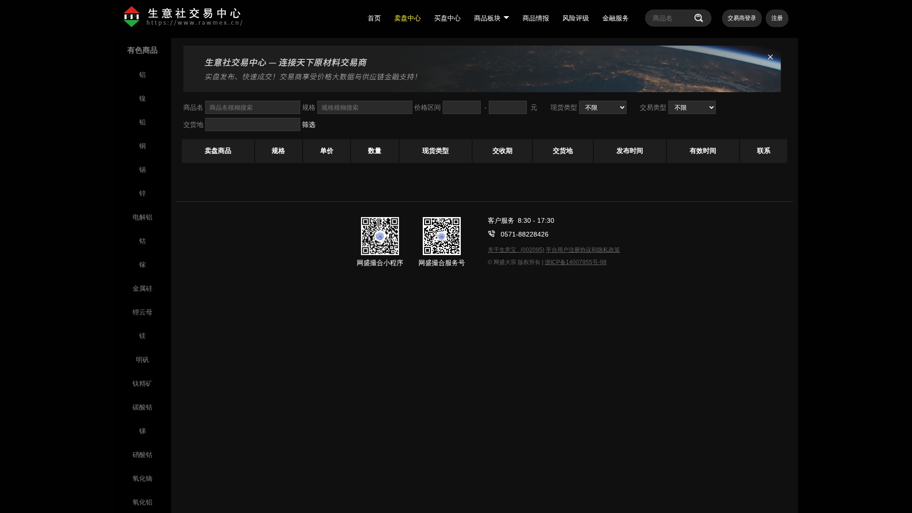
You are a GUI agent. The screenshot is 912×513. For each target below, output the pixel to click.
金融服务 (615, 18)
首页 (374, 18)
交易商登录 (742, 18)
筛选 (308, 124)
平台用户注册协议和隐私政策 (583, 250)
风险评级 (575, 18)
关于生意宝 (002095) (516, 250)
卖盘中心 (407, 18)
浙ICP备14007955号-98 (576, 262)
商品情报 (535, 18)
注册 (777, 18)
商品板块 (487, 18)
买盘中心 (447, 18)
